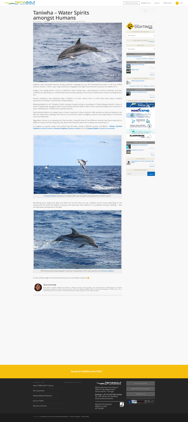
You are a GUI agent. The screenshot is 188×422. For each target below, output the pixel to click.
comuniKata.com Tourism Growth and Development (54, 416)
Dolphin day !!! (135, 70)
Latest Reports (141, 54)
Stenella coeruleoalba (107, 128)
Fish (142, 86)
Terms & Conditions (75, 416)
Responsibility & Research (42, 396)
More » (153, 155)
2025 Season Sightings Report (134, 56)
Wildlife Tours (146, 3)
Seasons (139, 58)
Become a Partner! (40, 406)
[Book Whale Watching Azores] (177, 3)
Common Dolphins (71, 21)
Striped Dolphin (93, 128)
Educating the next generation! (139, 145)
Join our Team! (38, 401)
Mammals (132, 86)
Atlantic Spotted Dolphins (58, 21)
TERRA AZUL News (140, 142)
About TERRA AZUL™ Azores (43, 386)
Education (140, 62)
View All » (152, 75)
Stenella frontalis (46, 128)
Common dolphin (107, 271)
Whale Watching (131, 3)
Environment (140, 89)
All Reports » (151, 58)
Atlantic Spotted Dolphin (137, 81)
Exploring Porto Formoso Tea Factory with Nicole (142, 161)
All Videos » (152, 42)
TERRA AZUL (167, 3)
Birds (138, 86)
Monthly (144, 58)
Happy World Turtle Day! (137, 64)
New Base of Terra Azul (137, 150)
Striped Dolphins (80, 21)
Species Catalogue (140, 78)
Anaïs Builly (38, 21)
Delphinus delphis (74, 128)
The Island (140, 159)
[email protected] (106, 398)
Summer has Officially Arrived (139, 92)
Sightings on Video (140, 40)
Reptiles (146, 86)
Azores (157, 3)
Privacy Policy (85, 416)
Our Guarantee (38, 391)
